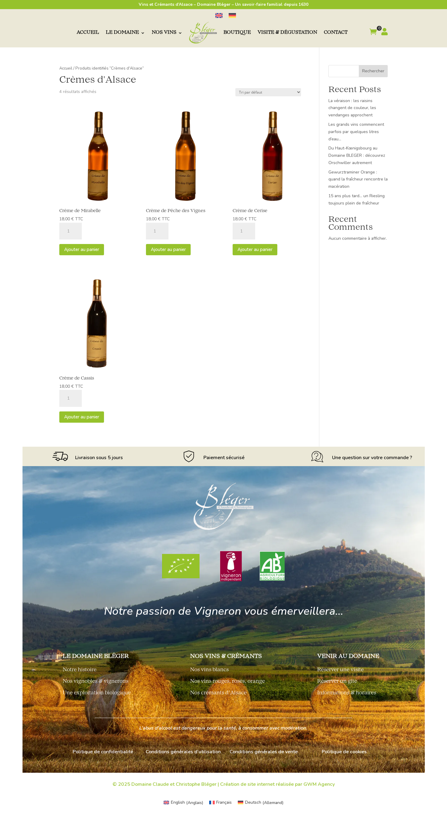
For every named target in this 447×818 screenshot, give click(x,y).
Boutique (237, 32)
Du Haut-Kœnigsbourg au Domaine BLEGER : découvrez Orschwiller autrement (356, 155)
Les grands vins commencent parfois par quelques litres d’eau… (356, 132)
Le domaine (122, 32)
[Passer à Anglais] (219, 16)
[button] (373, 33)
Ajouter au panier (81, 249)
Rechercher (373, 71)
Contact (336, 32)
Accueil (88, 32)
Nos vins (164, 32)
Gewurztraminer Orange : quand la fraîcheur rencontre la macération (358, 179)
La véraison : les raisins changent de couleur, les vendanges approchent (352, 108)
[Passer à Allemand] (232, 16)
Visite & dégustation (287, 32)
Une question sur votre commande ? (372, 457)
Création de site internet (247, 784)
